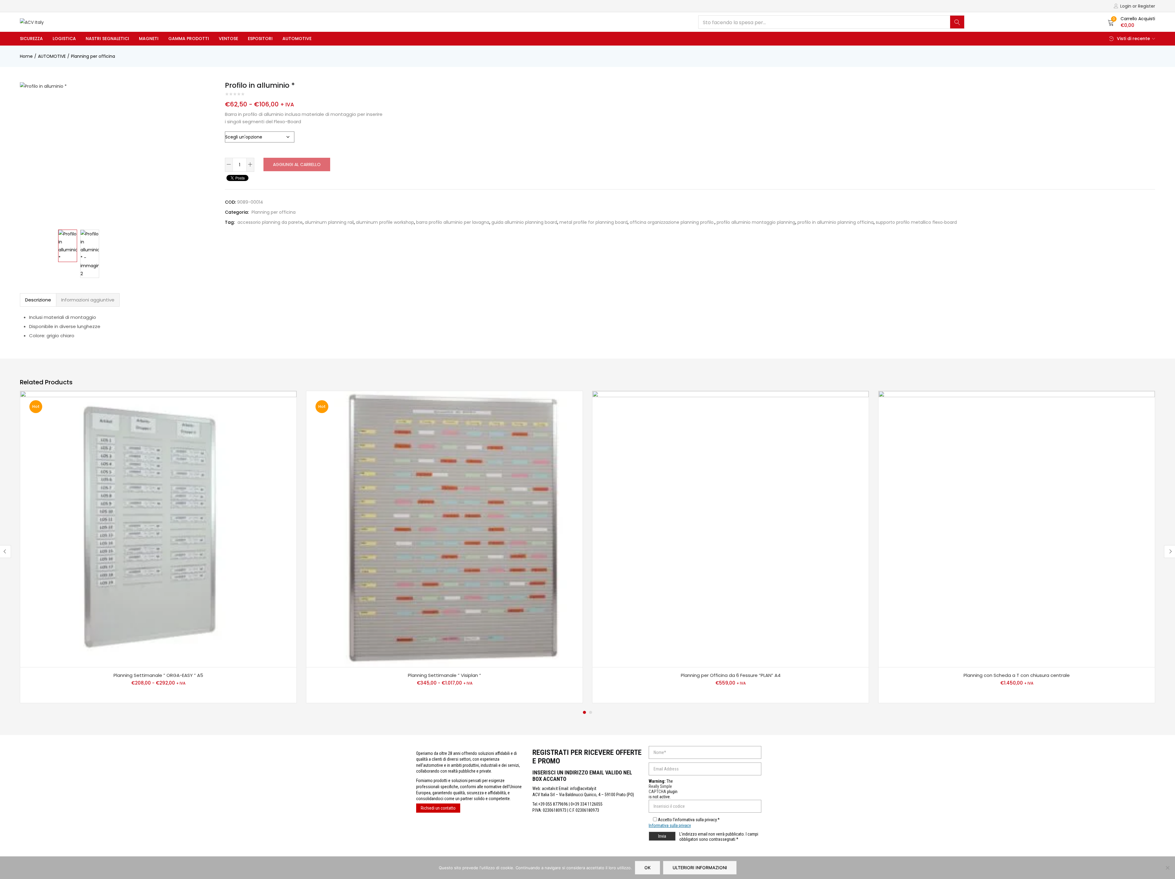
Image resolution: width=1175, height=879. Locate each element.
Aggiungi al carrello (297, 164)
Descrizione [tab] (38, 300)
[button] (1131, 22)
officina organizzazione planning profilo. (672, 222)
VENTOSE (228, 38)
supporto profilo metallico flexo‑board (916, 222)
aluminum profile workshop (385, 222)
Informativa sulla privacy (670, 825)
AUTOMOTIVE (296, 38)
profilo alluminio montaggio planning (756, 222)
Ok (647, 867)
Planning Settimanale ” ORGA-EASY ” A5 (158, 675)
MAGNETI (149, 38)
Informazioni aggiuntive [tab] (87, 300)
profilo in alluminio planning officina (835, 222)
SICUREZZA (31, 38)
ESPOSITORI (260, 38)
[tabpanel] (158, 547)
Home (26, 56)
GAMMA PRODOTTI (188, 38)
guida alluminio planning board (524, 222)
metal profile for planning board (593, 222)
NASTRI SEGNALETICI (107, 38)
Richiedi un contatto (438, 808)
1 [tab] (584, 712)
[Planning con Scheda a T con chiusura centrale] (1016, 529)
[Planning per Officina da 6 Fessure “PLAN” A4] (730, 529)
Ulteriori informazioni (700, 867)
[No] (1167, 868)
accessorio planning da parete (270, 222)
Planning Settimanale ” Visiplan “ (444, 675)
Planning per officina (93, 56)
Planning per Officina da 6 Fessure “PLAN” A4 (731, 675)
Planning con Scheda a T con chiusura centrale (1017, 675)
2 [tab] (590, 712)
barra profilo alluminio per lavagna (452, 222)
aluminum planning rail (329, 222)
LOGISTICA (64, 38)
